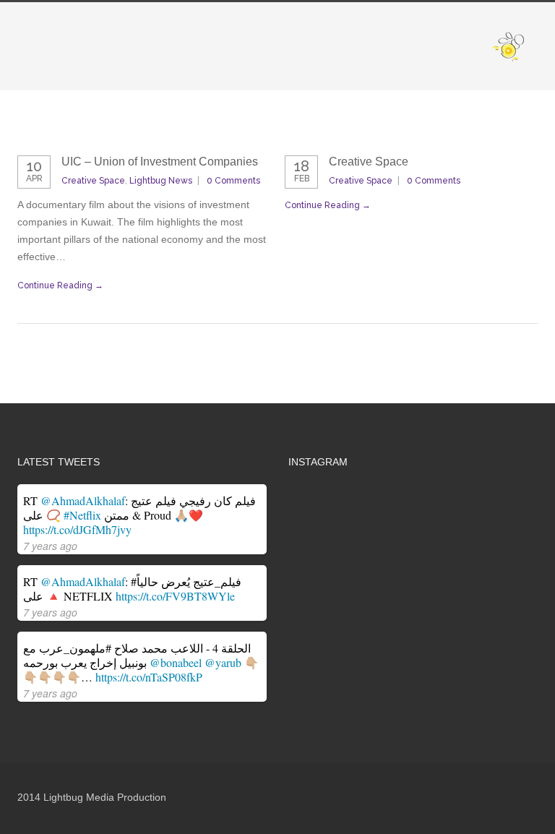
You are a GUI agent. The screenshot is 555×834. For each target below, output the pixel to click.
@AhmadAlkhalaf (82, 500)
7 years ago (50, 545)
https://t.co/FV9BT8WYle (175, 595)
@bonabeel (176, 662)
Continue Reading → (60, 285)
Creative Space (93, 181)
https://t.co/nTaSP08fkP (148, 676)
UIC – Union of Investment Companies (159, 161)
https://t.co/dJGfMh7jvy (77, 529)
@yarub (223, 662)
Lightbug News (160, 181)
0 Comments (233, 181)
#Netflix (82, 515)
